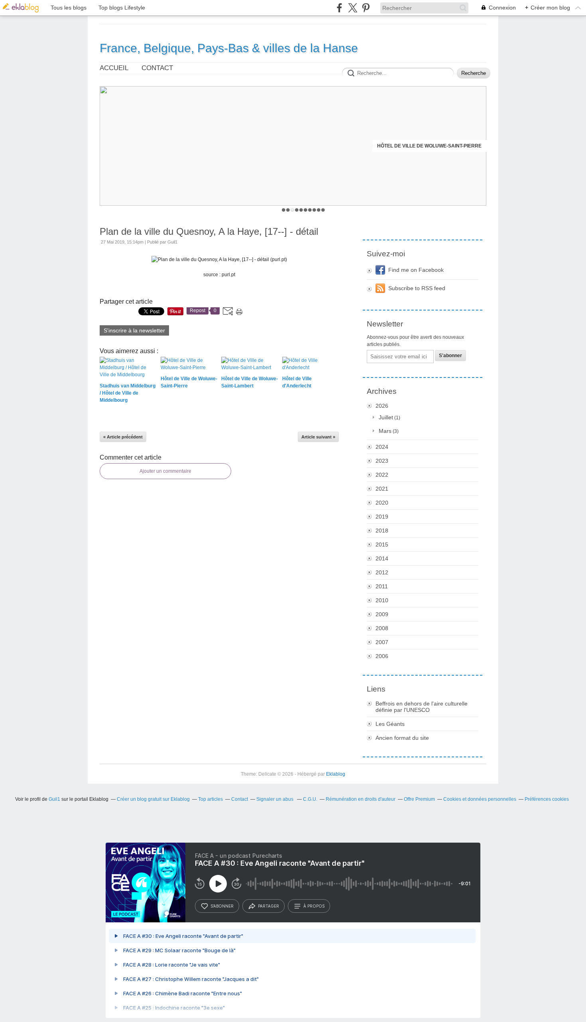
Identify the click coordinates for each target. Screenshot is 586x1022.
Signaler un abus (275, 799)
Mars (385, 431)
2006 (382, 656)
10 (323, 210)
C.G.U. (310, 799)
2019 (382, 516)
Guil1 (54, 799)
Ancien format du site (402, 738)
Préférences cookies (547, 799)
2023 (382, 461)
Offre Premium (419, 799)
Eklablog (335, 774)
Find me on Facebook (416, 270)
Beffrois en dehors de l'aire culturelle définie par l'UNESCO (422, 706)
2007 (382, 642)
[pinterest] (366, 7)
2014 (382, 558)
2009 (382, 614)
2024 (382, 447)
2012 (382, 572)
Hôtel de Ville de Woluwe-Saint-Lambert (427, 146)
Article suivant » (318, 436)
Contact (157, 68)
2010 (382, 600)
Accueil (114, 68)
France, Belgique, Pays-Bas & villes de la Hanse (229, 48)
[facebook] (339, 7)
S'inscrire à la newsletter (134, 330)
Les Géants (390, 724)
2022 (382, 475)
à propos (313, 906)
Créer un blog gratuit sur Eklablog (153, 799)
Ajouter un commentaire (165, 471)
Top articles (210, 799)
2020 (382, 502)
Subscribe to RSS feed (416, 288)
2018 (382, 530)
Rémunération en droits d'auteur (360, 799)
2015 (382, 544)
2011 (382, 586)
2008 (382, 628)
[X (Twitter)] (353, 7)
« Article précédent (123, 436)
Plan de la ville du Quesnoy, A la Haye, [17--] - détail (209, 231)
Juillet (386, 417)
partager (268, 906)
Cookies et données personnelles (479, 799)
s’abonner (222, 906)
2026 (382, 406)
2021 (382, 488)
